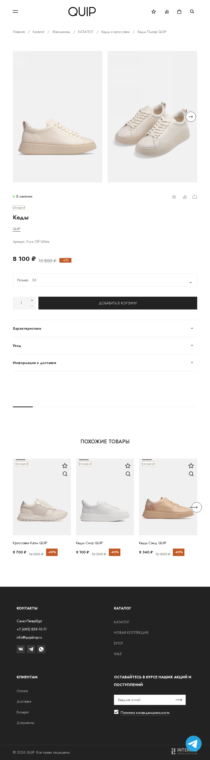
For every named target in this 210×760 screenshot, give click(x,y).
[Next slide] (191, 117)
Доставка (24, 701)
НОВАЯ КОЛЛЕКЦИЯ (131, 632)
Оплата (22, 690)
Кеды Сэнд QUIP (152, 542)
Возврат (23, 712)
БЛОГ (118, 643)
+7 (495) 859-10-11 (32, 629)
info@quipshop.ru (29, 637)
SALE (118, 653)
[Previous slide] (19, 117)
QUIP (16, 228)
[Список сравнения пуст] (166, 11)
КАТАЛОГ (121, 622)
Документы (25, 722)
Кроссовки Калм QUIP (30, 542)
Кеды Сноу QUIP (89, 542)
